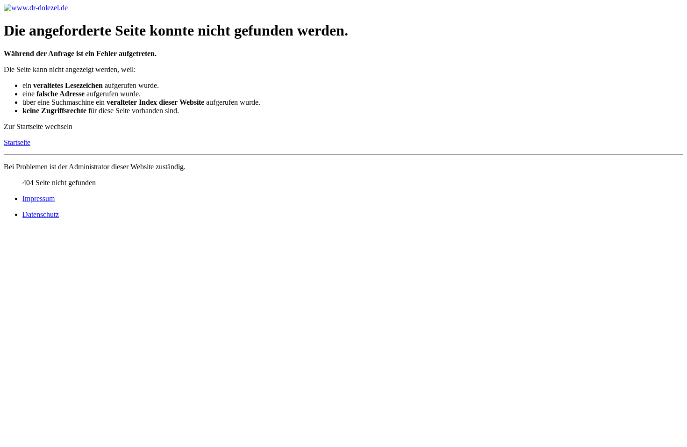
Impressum (38, 198)
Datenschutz (40, 214)
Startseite (17, 142)
